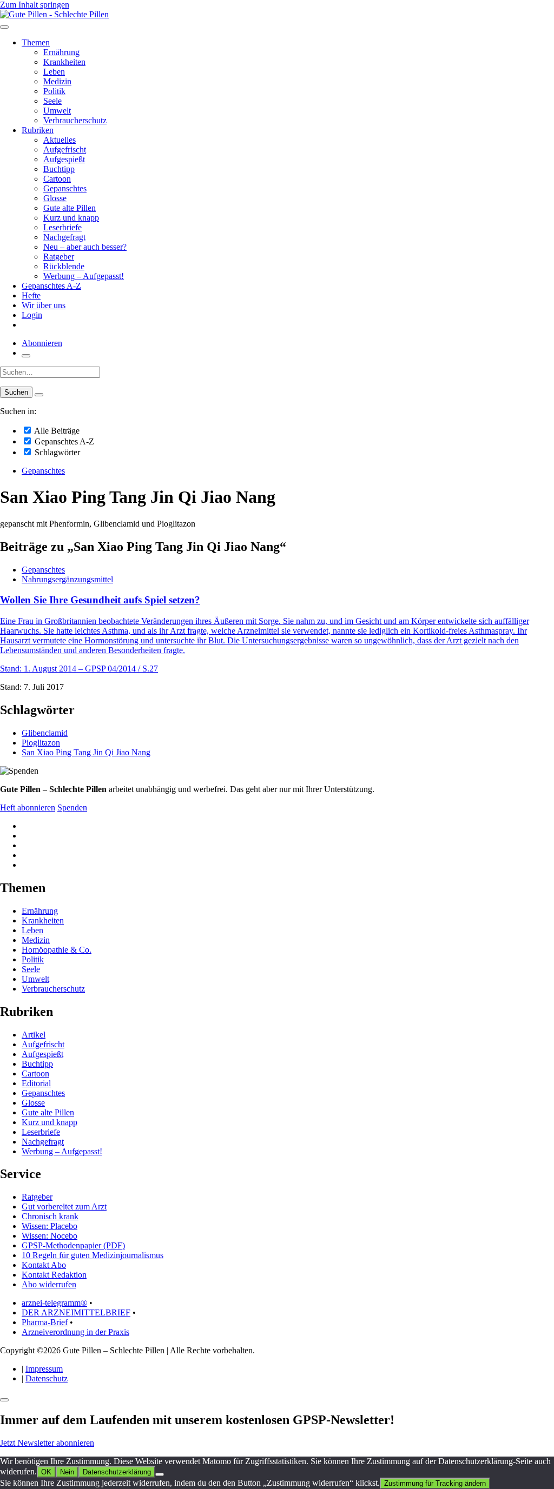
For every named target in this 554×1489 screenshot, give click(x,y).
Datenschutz (46, 1378)
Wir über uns (43, 305)
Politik (54, 91)
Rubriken (38, 130)
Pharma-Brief (45, 1322)
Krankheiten (64, 62)
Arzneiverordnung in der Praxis (75, 1332)
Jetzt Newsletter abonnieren (47, 1442)
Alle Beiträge (56, 430)
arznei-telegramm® (54, 1302)
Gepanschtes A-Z (51, 285)
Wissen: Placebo (49, 1226)
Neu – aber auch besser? (85, 246)
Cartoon (57, 178)
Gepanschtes (65, 188)
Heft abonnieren (27, 807)
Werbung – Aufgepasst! (83, 276)
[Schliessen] (4, 1399)
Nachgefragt (64, 237)
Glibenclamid (45, 732)
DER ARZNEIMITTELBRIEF (76, 1312)
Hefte (31, 295)
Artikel (33, 1034)
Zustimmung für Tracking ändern (435, 1483)
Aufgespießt (64, 159)
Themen (36, 42)
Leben (54, 71)
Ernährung (61, 52)
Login (32, 315)
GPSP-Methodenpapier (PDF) (73, 1245)
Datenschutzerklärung (117, 1472)
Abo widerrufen (49, 1284)
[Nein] (159, 1474)
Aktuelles (59, 139)
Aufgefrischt (64, 149)
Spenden (72, 807)
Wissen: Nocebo (49, 1235)
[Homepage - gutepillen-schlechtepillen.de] (54, 14)
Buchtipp (59, 169)
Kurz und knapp (71, 217)
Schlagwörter (56, 452)
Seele (52, 100)
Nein (67, 1472)
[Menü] (4, 27)
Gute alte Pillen (69, 207)
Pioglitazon (41, 742)
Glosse (55, 198)
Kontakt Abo (44, 1264)
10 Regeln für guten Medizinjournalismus (92, 1255)
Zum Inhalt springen (34, 4)
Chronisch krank (50, 1216)
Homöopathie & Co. (56, 949)
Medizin (57, 81)
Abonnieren (42, 343)
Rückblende (63, 266)
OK (46, 1472)
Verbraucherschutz (75, 120)
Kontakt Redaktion (54, 1274)
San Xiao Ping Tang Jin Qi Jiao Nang (86, 752)
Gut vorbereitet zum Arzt (64, 1206)
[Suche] (26, 355)
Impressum (44, 1368)
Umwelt (57, 110)
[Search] (39, 394)
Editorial (36, 1083)
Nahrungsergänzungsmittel (67, 579)
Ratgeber (58, 256)
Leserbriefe (62, 227)
